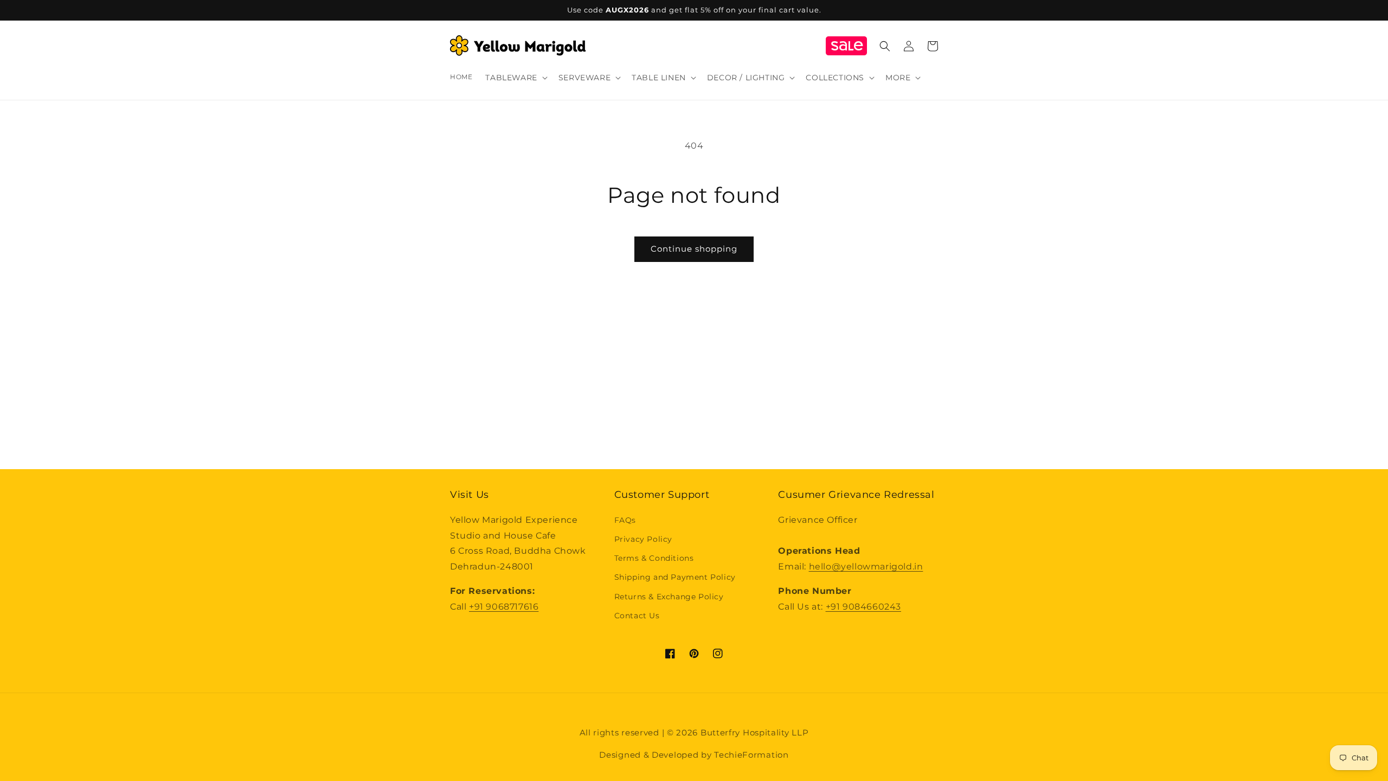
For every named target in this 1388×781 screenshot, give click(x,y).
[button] (515, 77)
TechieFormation (751, 755)
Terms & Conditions (654, 558)
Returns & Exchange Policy (669, 596)
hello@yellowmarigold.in (866, 566)
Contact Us (637, 615)
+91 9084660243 (863, 606)
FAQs (625, 520)
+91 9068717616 (503, 606)
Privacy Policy (643, 539)
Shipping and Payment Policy (675, 577)
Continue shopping (694, 249)
